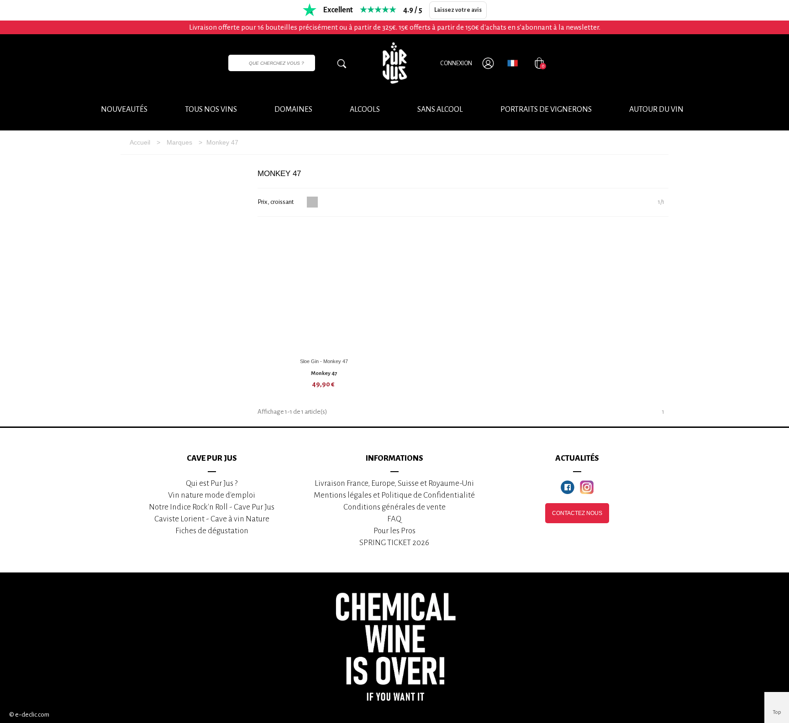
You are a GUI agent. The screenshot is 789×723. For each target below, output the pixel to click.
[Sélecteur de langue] (512, 63)
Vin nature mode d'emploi (211, 495)
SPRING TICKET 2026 (394, 542)
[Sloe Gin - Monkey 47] (324, 290)
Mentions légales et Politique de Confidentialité (394, 495)
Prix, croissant (276, 201)
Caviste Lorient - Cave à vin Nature (211, 519)
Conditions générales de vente (394, 507)
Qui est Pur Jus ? (211, 483)
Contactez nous (577, 513)
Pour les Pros (394, 530)
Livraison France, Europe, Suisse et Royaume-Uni (394, 483)
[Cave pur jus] (394, 63)
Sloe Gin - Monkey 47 (324, 361)
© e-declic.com (29, 714)
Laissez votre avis (458, 10)
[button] (656, 110)
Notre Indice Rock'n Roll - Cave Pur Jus (211, 507)
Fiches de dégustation (211, 530)
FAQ (394, 519)
